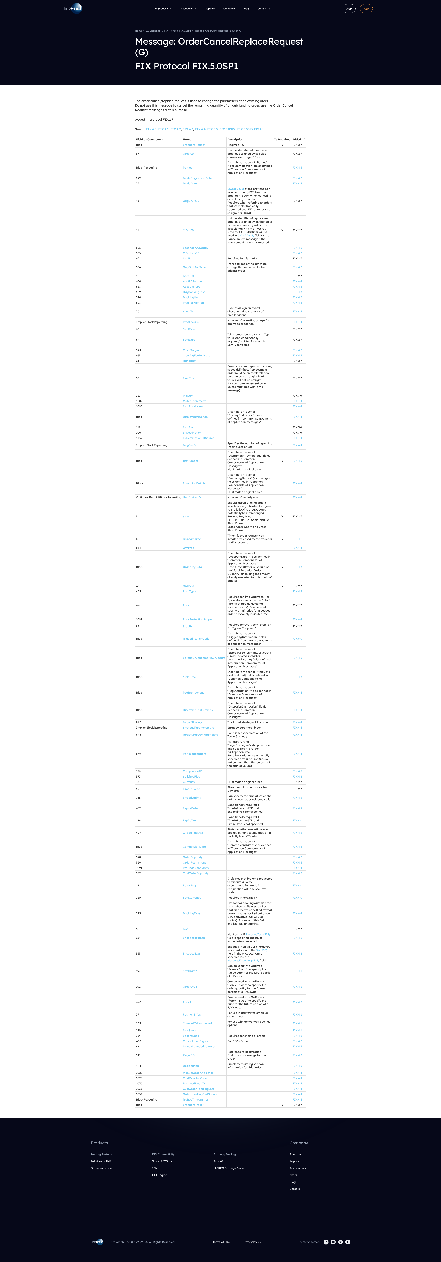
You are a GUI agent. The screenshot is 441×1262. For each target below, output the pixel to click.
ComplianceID (192, 771)
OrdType (188, 586)
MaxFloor (189, 427)
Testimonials (298, 1168)
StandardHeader (194, 145)
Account (188, 276)
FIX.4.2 (175, 129)
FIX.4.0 (151, 129)
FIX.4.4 (200, 129)
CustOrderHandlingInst (198, 1089)
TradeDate (190, 183)
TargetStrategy (193, 722)
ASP (349, 8)
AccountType (191, 286)
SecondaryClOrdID (195, 247)
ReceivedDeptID (194, 1083)
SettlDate (189, 339)
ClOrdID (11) (235, 188)
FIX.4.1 (163, 129)
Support (210, 8)
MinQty (188, 395)
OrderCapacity (192, 857)
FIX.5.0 (212, 129)
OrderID (188, 153)
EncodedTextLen (194, 938)
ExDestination (192, 432)
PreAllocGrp (191, 322)
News (293, 1175)
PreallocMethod (193, 302)
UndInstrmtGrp (193, 497)
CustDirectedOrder (195, 1078)
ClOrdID (188, 230)
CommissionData (194, 846)
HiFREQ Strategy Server (229, 1168)
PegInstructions (193, 692)
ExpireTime (190, 820)
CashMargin (191, 350)
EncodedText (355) (258, 934)
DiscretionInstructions (198, 710)
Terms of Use (221, 1242)
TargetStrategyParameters (200, 734)
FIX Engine (159, 1175)
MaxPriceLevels (193, 406)
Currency (189, 782)
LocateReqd (191, 1035)
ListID (187, 258)
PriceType (189, 591)
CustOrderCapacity (195, 873)
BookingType (191, 913)
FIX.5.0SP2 (227, 129)
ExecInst (189, 378)
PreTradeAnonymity (196, 868)
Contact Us (264, 8)
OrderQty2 (190, 986)
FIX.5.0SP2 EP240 (250, 129)
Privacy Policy (252, 1242)
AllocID (188, 311)
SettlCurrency (192, 897)
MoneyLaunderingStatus (199, 1046)
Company (229, 8)
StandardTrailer (193, 1105)
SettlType (189, 329)
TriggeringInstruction (197, 638)
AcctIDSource (192, 281)
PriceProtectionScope (197, 619)
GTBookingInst (193, 832)
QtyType (188, 547)
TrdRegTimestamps (195, 1099)
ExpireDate (190, 808)
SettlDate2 (190, 971)
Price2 (187, 1002)
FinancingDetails (194, 483)
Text (185, 929)
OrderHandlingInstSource (200, 1094)
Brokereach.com (102, 1168)
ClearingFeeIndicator (197, 355)
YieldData (189, 677)
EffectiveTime (192, 797)
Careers (295, 1188)
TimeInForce (191, 789)
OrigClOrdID (191, 201)
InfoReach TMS (101, 1161)
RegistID (189, 1055)
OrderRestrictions (194, 862)
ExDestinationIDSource (198, 438)
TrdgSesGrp (190, 445)
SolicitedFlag (191, 776)
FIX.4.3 (188, 129)
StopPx (187, 626)
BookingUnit (191, 297)
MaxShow (189, 1030)
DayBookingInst (194, 292)
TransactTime (192, 539)
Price (186, 605)
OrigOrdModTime (194, 267)
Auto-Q (218, 1161)
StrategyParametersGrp (198, 727)
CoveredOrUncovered (197, 1023)
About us (295, 1154)
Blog (246, 8)
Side (186, 516)
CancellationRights (195, 1041)
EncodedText (191, 953)
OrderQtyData (192, 567)
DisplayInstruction (195, 416)
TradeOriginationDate (197, 178)
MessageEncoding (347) (243, 960)
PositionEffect (192, 1014)
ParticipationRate (194, 753)
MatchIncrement (194, 401)
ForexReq (189, 885)
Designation (191, 1065)
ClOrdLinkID (191, 253)
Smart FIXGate (162, 1161)
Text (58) (261, 950)
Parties (187, 167)
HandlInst (189, 360)
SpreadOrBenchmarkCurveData (204, 657)
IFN (154, 1168)
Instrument (190, 460)
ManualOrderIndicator (198, 1072)
